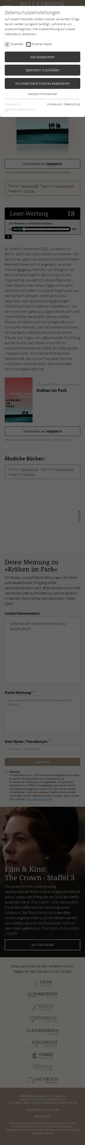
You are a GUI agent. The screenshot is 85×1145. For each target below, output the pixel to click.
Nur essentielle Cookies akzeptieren (42, 83)
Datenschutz (72, 104)
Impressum (54, 104)
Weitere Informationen (42, 94)
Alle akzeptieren (42, 56)
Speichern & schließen (43, 70)
